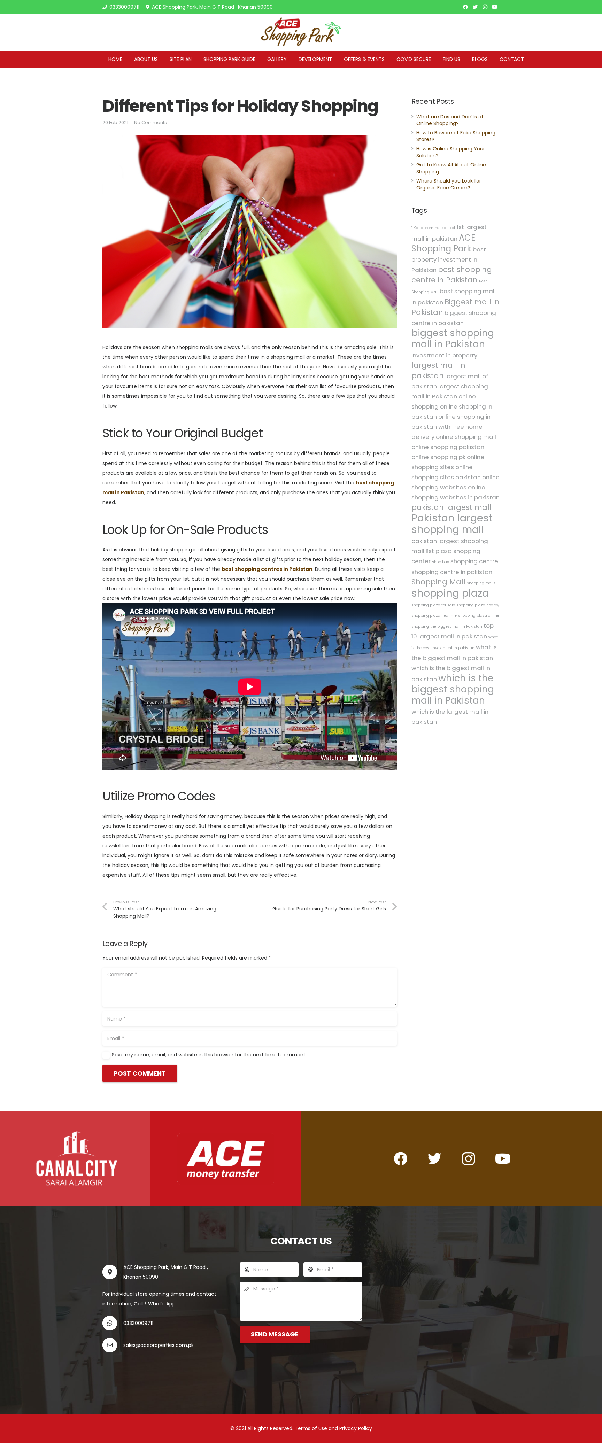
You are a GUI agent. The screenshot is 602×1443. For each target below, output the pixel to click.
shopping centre (474, 561)
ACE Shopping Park (443, 243)
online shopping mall (466, 437)
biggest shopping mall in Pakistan (452, 338)
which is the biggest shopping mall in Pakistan (452, 689)
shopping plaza (450, 593)
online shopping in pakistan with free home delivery (451, 426)
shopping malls (481, 583)
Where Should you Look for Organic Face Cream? (448, 184)
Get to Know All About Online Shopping (451, 168)
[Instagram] (485, 7)
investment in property (444, 355)
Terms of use (312, 1428)
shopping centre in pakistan (451, 572)
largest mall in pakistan (438, 370)
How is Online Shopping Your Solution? (450, 152)
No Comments (150, 122)
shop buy (440, 562)
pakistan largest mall (451, 507)
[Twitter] (475, 7)
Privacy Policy (355, 1428)
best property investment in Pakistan (448, 259)
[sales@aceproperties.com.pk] (112, 1345)
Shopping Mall (438, 582)
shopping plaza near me (434, 615)
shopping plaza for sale (433, 605)
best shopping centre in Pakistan (451, 274)
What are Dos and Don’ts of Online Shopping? (450, 120)
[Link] (301, 32)
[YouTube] (495, 7)
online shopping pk (438, 457)
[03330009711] (112, 1323)
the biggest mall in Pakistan (456, 626)
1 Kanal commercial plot (433, 228)
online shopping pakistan (447, 447)
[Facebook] (465, 7)
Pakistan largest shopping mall (452, 523)
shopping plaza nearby (477, 605)
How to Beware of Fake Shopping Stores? (455, 136)
